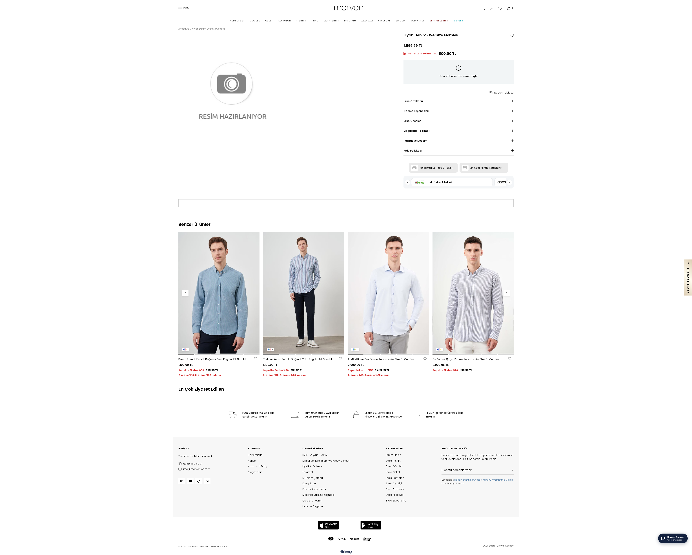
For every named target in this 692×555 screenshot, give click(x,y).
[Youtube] (190, 481)
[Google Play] (370, 525)
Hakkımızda (255, 455)
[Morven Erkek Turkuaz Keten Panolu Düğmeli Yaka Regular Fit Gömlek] (303, 293)
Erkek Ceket (393, 472)
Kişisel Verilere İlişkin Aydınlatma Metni (326, 461)
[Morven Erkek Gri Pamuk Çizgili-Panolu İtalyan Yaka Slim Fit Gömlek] (473, 293)
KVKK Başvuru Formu (315, 455)
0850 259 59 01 (192, 463)
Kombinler (418, 20)
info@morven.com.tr (196, 469)
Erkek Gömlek (394, 466)
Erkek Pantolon (395, 478)
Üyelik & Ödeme (312, 466)
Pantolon (284, 20)
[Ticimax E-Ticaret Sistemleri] (346, 552)
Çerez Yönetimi (311, 500)
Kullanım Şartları (312, 478)
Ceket (269, 20)
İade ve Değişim (312, 506)
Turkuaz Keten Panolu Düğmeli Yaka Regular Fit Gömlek (297, 359)
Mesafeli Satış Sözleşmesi (318, 495)
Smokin (401, 20)
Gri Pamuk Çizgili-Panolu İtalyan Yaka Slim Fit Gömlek (465, 359)
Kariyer (252, 461)
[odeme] (349, 539)
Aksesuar (384, 20)
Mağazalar (255, 472)
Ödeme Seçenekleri (416, 111)
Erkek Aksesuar (395, 495)
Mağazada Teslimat (416, 131)
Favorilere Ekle (255, 358)
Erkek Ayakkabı (395, 489)
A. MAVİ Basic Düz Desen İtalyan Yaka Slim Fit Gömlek (381, 359)
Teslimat (307, 472)
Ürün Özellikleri (413, 101)
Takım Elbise (237, 20)
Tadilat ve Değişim (415, 141)
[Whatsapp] (207, 481)
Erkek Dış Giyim (395, 483)
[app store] (328, 525)
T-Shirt (301, 20)
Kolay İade (309, 483)
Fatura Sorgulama (314, 489)
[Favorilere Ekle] (512, 35)
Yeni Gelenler (439, 20)
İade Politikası (412, 150)
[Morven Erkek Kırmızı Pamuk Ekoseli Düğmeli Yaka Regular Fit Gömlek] (219, 293)
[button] (186, 354)
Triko (315, 20)
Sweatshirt (331, 20)
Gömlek (255, 20)
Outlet (458, 20)
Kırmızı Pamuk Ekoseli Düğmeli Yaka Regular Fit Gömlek (212, 359)
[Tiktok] (198, 481)
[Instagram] (181, 481)
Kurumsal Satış (257, 466)
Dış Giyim (350, 20)
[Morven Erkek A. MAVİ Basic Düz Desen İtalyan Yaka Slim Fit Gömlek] (388, 293)
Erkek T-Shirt (393, 461)
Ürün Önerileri (412, 121)
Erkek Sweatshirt (396, 500)
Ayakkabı (367, 20)
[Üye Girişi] (491, 8)
